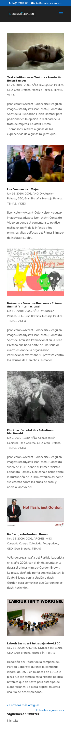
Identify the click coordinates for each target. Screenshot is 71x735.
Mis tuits (12, 721)
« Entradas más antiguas (23, 705)
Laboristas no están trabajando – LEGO (34, 643)
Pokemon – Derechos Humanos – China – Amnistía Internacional (34, 305)
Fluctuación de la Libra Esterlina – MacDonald (30, 432)
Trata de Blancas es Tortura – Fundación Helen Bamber (34, 79)
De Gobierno (28, 443)
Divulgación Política (51, 85)
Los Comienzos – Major (23, 189)
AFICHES (39, 538)
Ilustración (38, 653)
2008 (27, 85)
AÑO (35, 85)
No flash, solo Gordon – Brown (27, 534)
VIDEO (11, 95)
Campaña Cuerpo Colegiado (24, 543)
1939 (26, 438)
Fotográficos (50, 543)
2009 (29, 538)
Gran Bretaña (22, 90)
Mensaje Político (42, 90)
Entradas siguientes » (50, 710)
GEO (10, 90)
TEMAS (58, 90)
